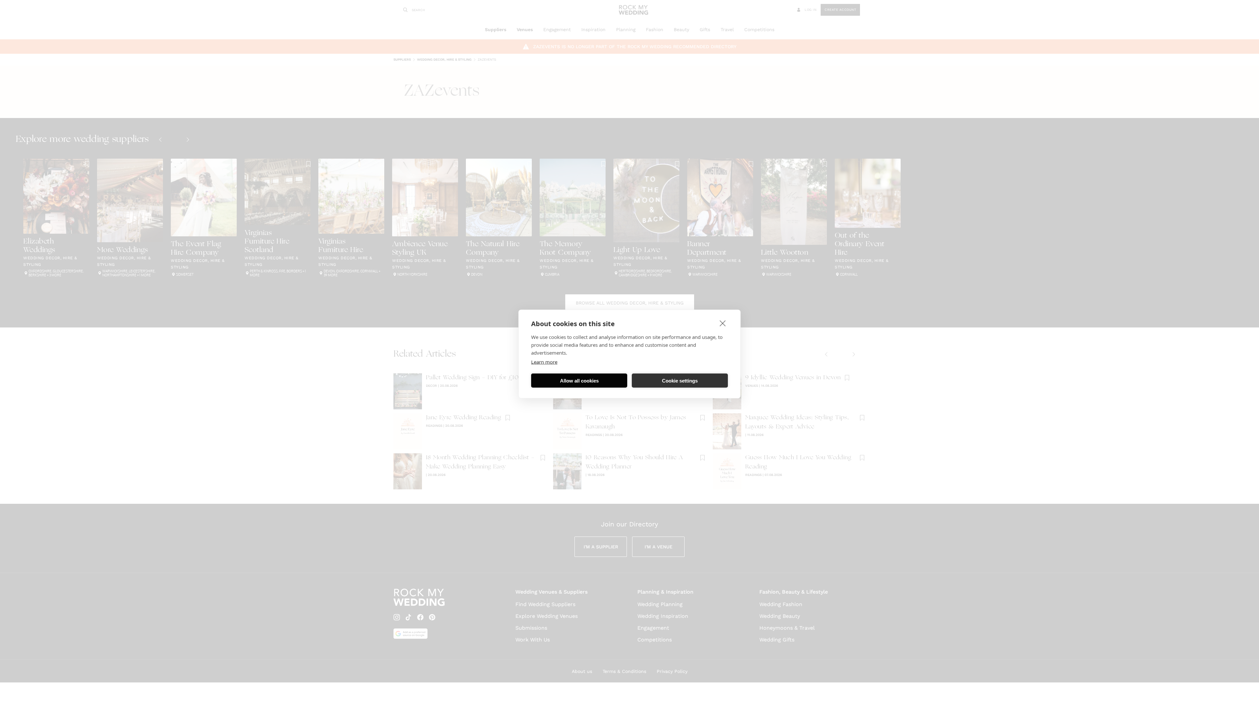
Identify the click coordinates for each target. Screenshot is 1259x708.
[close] (723, 323)
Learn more (544, 362)
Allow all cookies (579, 380)
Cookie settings (680, 380)
